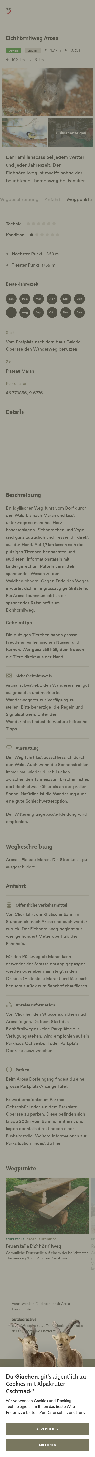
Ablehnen (47, 1445)
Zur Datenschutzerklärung (62, 1412)
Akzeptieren (47, 1429)
